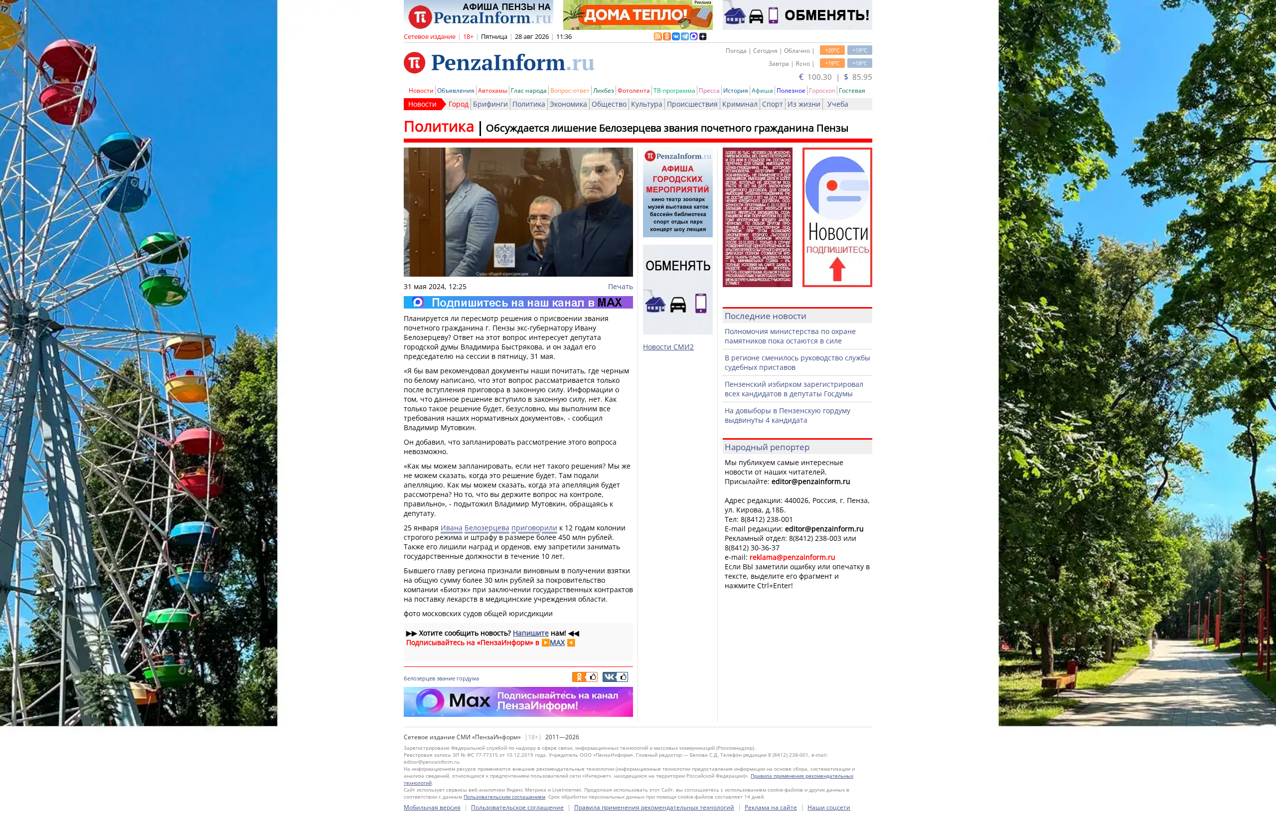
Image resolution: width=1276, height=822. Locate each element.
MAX (557, 642)
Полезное (791, 90)
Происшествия (692, 104)
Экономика (568, 104)
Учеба (837, 104)
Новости (421, 90)
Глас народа (529, 90)
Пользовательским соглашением (504, 796)
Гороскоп (822, 90)
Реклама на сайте (771, 807)
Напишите (531, 633)
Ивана (452, 527)
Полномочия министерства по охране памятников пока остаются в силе (790, 336)
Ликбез (603, 90)
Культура (646, 104)
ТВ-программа (674, 90)
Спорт (772, 104)
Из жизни (804, 104)
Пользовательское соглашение (517, 807)
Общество (609, 104)
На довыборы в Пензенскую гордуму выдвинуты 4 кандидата (787, 415)
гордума (468, 678)
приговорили (534, 527)
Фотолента (634, 90)
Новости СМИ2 (668, 346)
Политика (528, 104)
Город (459, 104)
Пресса (709, 90)
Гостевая (852, 90)
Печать (620, 286)
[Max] (518, 302)
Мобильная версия (432, 807)
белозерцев (419, 678)
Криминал (740, 104)
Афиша (762, 90)
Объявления (456, 90)
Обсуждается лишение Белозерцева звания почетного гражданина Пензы (667, 128)
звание (446, 678)
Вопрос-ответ (570, 90)
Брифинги (490, 104)
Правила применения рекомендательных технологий (654, 807)
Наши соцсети (828, 807)
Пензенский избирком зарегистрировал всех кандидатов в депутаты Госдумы (794, 388)
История (735, 90)
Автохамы (492, 90)
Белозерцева (487, 527)
